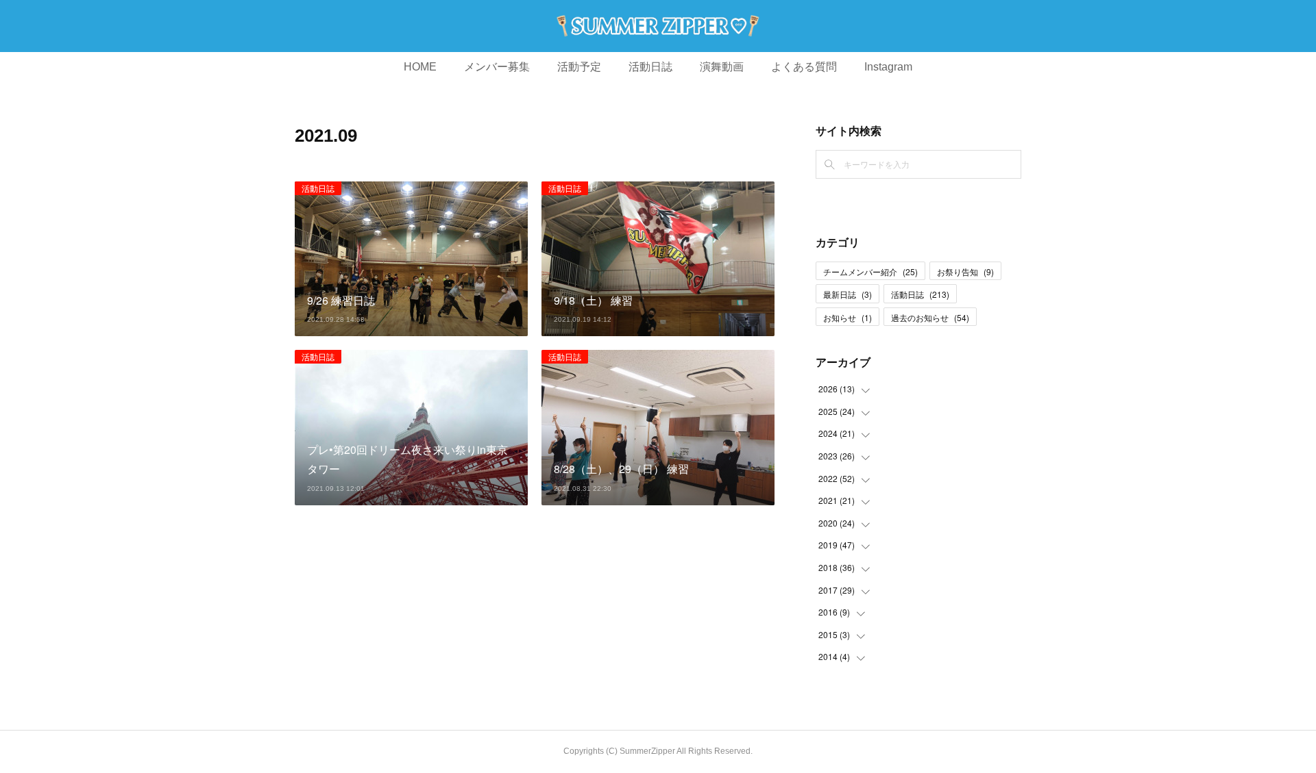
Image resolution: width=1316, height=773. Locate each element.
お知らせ (847, 317)
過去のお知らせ (930, 317)
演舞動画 (722, 67)
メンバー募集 (497, 67)
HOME (420, 67)
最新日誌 (847, 294)
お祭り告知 (965, 271)
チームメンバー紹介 (870, 271)
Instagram (888, 67)
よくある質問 (804, 67)
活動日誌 (650, 67)
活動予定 (579, 67)
